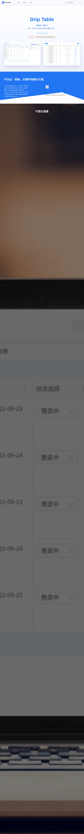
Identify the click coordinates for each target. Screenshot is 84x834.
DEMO (30, 2)
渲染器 (18, 2)
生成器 (24, 2)
